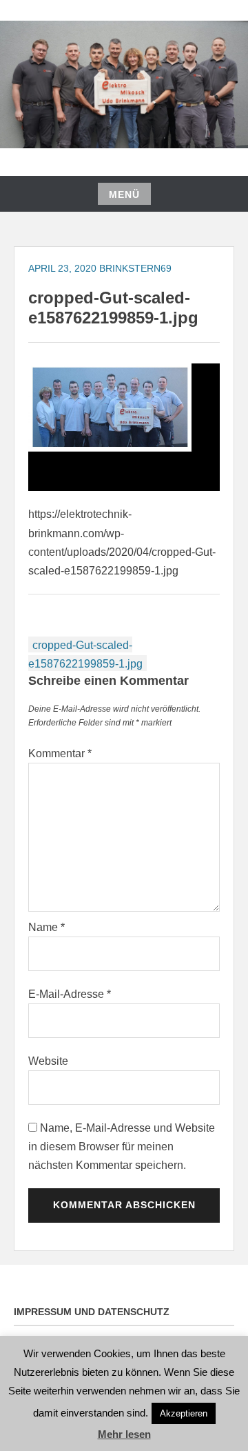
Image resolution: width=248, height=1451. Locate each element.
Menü (124, 194)
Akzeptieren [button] (183, 1413)
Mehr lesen (124, 1434)
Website (48, 1061)
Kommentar (60, 753)
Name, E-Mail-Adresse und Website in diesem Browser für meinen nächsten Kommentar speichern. (121, 1146)
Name (46, 927)
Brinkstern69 (135, 268)
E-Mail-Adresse (69, 994)
